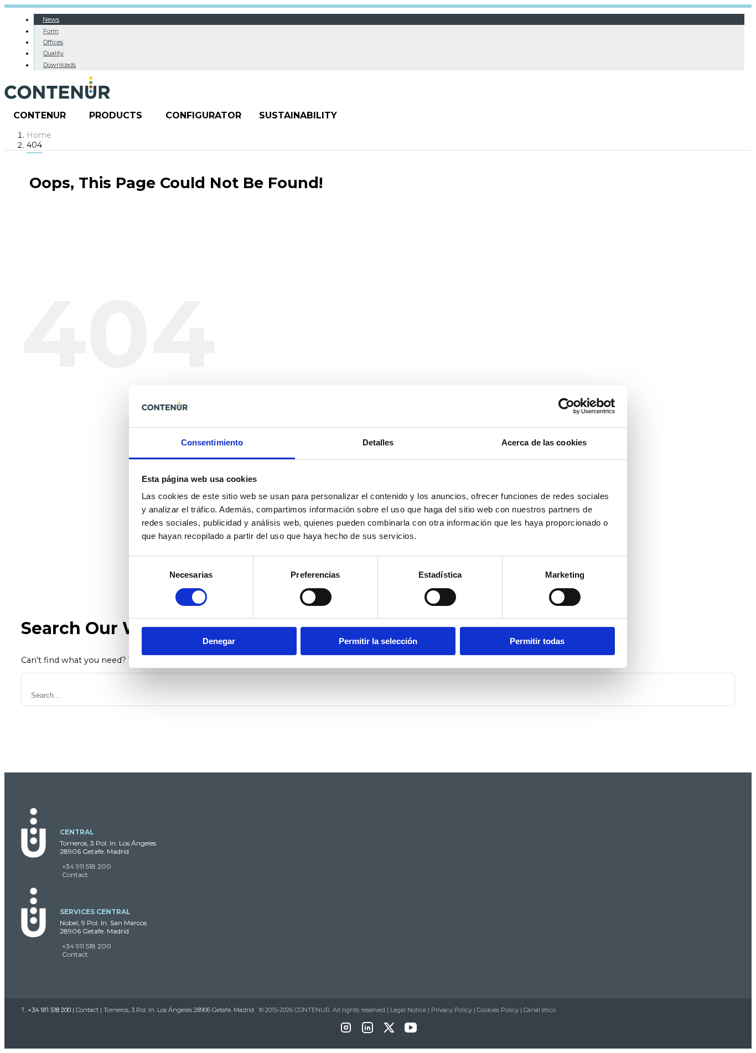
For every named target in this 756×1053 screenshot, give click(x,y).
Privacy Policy (451, 1010)
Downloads (59, 65)
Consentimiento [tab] (212, 442)
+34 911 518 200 (86, 866)
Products (115, 115)
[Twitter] (389, 1031)
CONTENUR (39, 115)
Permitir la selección (378, 641)
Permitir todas (537, 641)
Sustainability (298, 115)
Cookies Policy (498, 1010)
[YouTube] (410, 1031)
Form (51, 31)
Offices (53, 42)
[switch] (316, 597)
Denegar (219, 641)
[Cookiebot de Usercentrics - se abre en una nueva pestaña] (566, 406)
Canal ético (540, 1010)
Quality (53, 53)
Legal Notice (408, 1010)
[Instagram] (346, 1031)
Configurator (203, 115)
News (51, 19)
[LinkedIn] (367, 1031)
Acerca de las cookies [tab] (544, 442)
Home (39, 135)
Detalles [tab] (378, 442)
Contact (75, 874)
